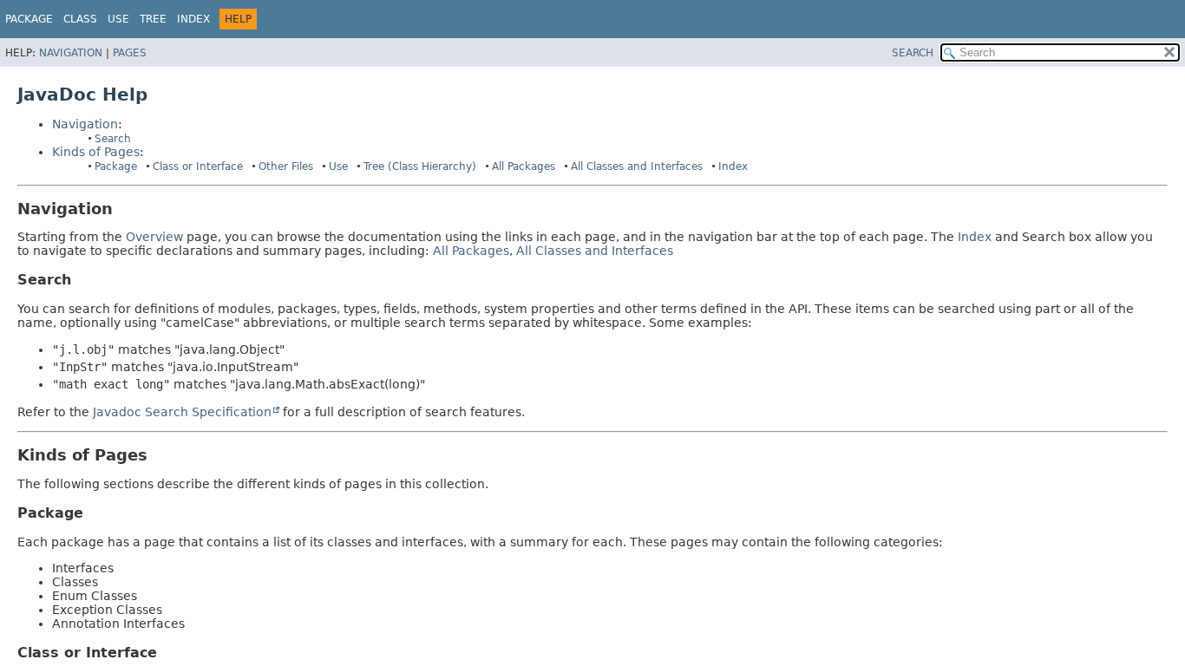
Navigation (70, 53)
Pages (130, 53)
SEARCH (912, 53)
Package (29, 19)
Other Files (286, 166)
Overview (154, 237)
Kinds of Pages (96, 152)
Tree (153, 19)
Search (113, 139)
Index (193, 19)
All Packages (523, 166)
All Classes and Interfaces (637, 166)
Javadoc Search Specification (182, 412)
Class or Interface (198, 166)
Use (338, 166)
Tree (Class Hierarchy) (419, 166)
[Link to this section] (125, 208)
